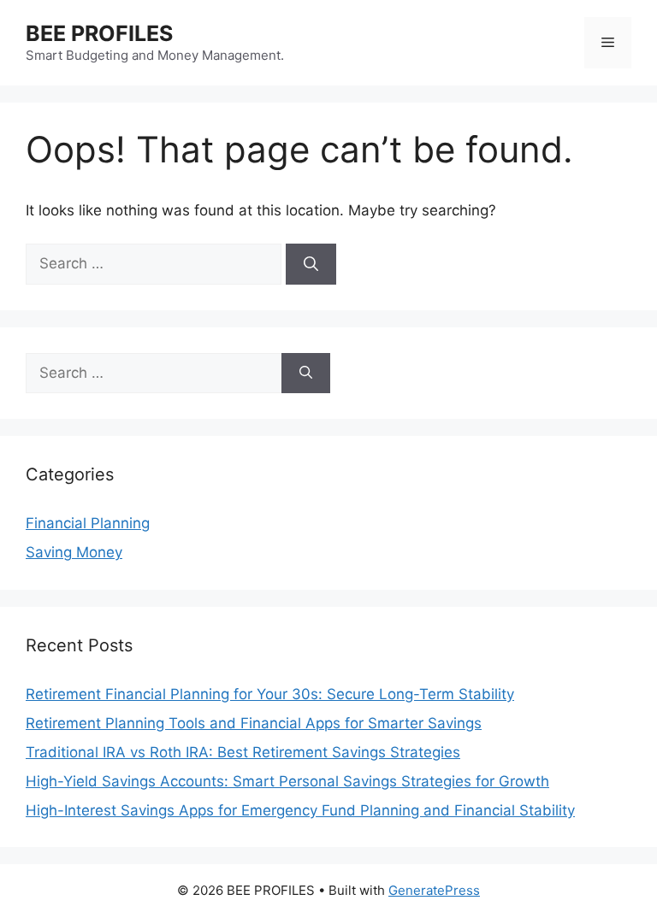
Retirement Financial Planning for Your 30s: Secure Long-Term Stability (270, 694)
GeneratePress (434, 890)
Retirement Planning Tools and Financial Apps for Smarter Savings (254, 723)
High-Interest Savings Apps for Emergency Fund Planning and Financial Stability (300, 810)
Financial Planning (88, 523)
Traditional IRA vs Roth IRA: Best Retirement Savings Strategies (243, 752)
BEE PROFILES (99, 33)
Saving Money (74, 552)
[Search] (311, 264)
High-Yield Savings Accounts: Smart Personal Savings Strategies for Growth (287, 781)
